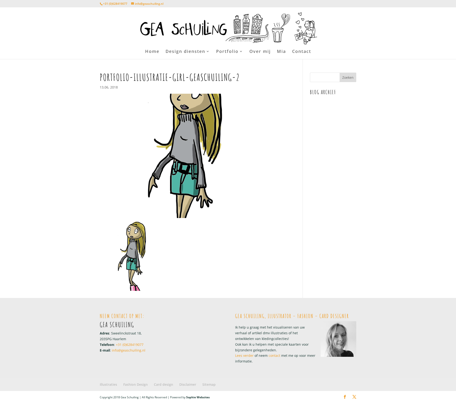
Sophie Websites (198, 397)
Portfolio (227, 52)
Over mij (260, 52)
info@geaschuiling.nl (128, 350)
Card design (163, 384)
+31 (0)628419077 (115, 4)
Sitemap (209, 384)
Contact (301, 52)
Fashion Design (135, 384)
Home (152, 52)
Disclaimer (187, 384)
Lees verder (244, 355)
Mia (281, 52)
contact (274, 355)
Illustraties (108, 384)
